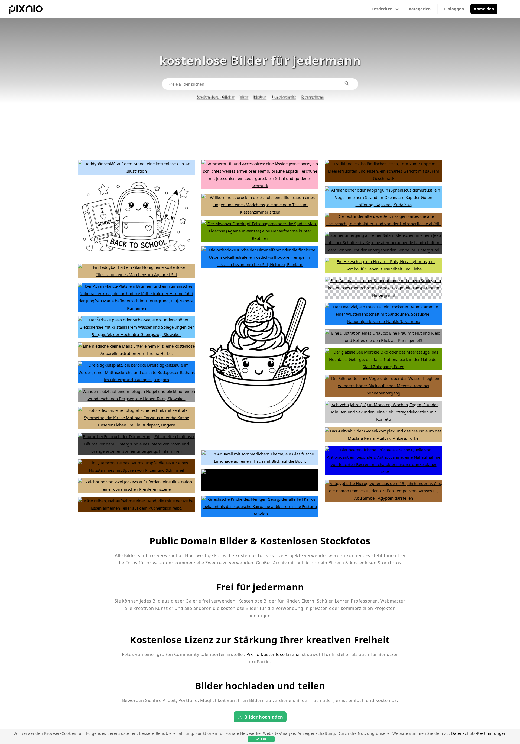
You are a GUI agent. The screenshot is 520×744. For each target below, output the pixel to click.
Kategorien (420, 8)
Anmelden (484, 8)
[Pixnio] (26, 10)
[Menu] (505, 9)
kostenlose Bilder (216, 97)
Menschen (312, 97)
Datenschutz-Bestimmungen (478, 733)
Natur (259, 97)
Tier (244, 97)
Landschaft (284, 97)
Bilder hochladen (263, 717)
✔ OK (261, 739)
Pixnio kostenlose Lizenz (273, 654)
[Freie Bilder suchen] (347, 84)
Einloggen (454, 8)
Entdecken (382, 8)
